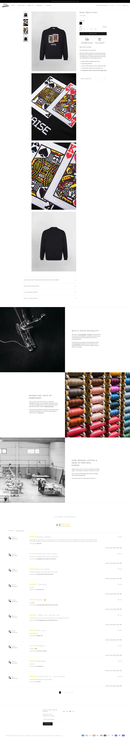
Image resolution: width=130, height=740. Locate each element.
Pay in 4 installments (31, 298)
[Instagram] (67, 711)
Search (118, 5)
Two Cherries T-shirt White (41, 651)
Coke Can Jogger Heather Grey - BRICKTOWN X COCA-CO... (47, 620)
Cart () (125, 5)
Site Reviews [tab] (11, 530)
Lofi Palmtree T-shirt (40, 589)
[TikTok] (73, 711)
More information (86, 78)
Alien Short (39, 681)
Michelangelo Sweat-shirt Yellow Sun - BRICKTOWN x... (47, 558)
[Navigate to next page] (72, 692)
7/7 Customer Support (31, 292)
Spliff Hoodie (39, 543)
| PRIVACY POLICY (49, 735)
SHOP (13, 5)
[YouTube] (70, 711)
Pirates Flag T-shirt (40, 666)
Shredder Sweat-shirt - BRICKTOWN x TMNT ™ (45, 574)
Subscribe (48, 723)
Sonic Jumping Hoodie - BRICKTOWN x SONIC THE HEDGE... (48, 605)
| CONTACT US (58, 735)
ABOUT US (30, 5)
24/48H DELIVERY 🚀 (102, 5)
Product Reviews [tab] (20, 530)
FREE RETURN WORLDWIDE (31, 286)
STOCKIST (49, 5)
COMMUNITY (39, 5)
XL (91, 29)
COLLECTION (21, 5)
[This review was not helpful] (120, 548)
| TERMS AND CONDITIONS (24, 735)
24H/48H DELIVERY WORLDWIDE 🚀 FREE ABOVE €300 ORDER (41, 280)
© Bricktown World (11, 735)
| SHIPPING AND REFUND (38, 735)
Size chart (105, 26)
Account (112, 5)
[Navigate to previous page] (57, 692)
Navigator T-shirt (40, 635)
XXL (95, 29)
